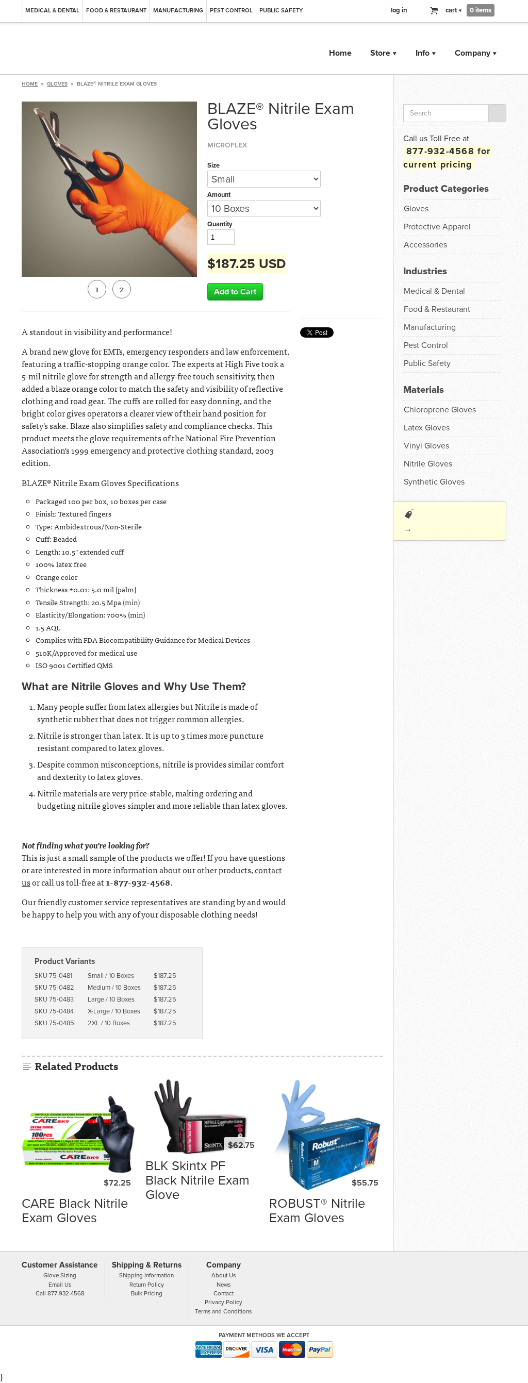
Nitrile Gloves (428, 464)
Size (213, 165)
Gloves (57, 84)
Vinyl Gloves (426, 446)
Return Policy (146, 1284)
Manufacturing (178, 10)
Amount (218, 195)
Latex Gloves (427, 428)
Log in (399, 10)
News (223, 1284)
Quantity (220, 224)
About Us (223, 1275)
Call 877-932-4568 (60, 1293)
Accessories (425, 245)
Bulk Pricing (146, 1293)
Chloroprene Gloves (440, 410)
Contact (223, 1293)
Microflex (227, 145)
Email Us (59, 1284)
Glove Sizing (59, 1275)
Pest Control (231, 10)
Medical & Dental (52, 10)
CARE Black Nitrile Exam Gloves (75, 1211)
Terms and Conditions (223, 1311)
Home (340, 53)
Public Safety (281, 10)
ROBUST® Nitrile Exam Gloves (317, 1211)
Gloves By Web (138, 49)
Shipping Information (146, 1275)
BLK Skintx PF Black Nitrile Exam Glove (197, 1180)
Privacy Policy (223, 1302)
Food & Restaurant (116, 10)
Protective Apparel (437, 227)
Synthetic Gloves (434, 482)
